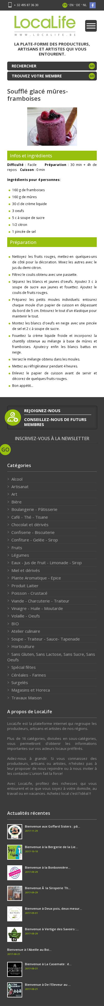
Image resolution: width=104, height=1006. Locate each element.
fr (65, 5)
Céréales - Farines (28, 675)
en (71, 5)
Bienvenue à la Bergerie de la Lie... (51, 847)
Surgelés (19, 682)
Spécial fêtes (23, 667)
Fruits (16, 547)
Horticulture (22, 646)
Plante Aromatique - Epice (36, 578)
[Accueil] (44, 27)
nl (85, 5)
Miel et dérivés (25, 570)
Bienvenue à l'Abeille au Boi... (29, 949)
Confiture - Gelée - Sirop (34, 540)
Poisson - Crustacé (29, 593)
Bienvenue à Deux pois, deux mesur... (53, 908)
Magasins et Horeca (30, 690)
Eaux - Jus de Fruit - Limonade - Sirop (46, 562)
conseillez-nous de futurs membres (55, 422)
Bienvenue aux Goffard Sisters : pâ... (52, 826)
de (78, 5)
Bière (16, 502)
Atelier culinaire (25, 631)
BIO (15, 623)
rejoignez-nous (42, 410)
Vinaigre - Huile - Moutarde (37, 608)
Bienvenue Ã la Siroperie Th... (48, 888)
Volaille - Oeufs (25, 616)
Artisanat (20, 486)
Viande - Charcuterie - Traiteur (40, 601)
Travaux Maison (26, 697)
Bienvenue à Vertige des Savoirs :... (52, 929)
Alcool (16, 479)
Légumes (20, 555)
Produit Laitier (25, 585)
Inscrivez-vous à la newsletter (52, 439)
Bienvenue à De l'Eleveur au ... (48, 984)
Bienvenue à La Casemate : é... (48, 964)
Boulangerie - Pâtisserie (34, 509)
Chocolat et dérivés (30, 524)
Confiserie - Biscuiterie (33, 532)
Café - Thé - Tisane (29, 517)
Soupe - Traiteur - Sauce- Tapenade (45, 639)
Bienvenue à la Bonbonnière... (47, 867)
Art (14, 494)
